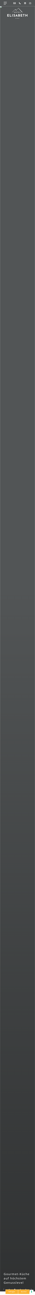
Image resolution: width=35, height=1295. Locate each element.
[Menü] (5, 3)
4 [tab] (14, 1289)
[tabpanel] (17, 648)
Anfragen (11, 1292)
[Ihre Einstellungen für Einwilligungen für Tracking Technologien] (31, 1291)
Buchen (24, 1292)
